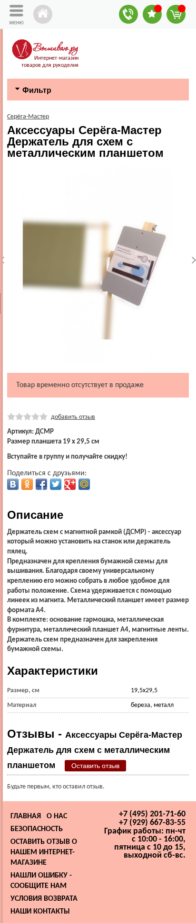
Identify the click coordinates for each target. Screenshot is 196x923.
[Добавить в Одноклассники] (27, 484)
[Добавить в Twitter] (55, 484)
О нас (57, 816)
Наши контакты (40, 911)
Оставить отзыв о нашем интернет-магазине (43, 852)
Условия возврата (44, 899)
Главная (25, 816)
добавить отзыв (73, 417)
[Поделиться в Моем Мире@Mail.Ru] (84, 484)
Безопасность (36, 829)
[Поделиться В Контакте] (13, 484)
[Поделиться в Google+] (70, 484)
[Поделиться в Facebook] (41, 484)
